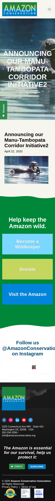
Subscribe (36, 466)
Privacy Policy (10, 487)
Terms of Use (28, 487)
